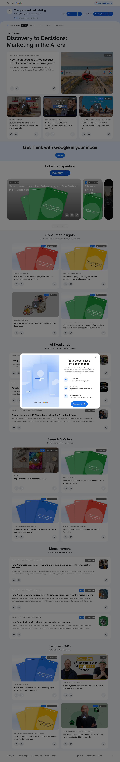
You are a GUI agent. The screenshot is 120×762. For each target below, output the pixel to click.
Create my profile (79, 404)
